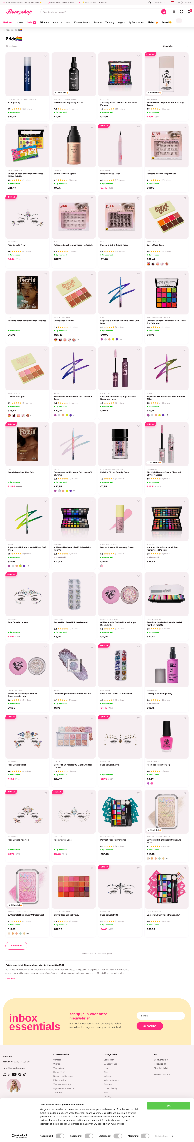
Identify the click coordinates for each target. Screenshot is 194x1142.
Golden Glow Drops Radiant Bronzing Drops (165, 103)
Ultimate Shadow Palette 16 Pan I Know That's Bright (166, 321)
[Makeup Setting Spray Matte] (74, 74)
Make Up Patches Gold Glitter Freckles (27, 320)
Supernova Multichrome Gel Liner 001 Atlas (166, 397)
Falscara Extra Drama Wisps (114, 245)
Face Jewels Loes (63, 840)
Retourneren (59, 1072)
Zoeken (163, 12)
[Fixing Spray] (27, 74)
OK (169, 1105)
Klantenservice (61, 1054)
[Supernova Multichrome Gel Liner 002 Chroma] (74, 444)
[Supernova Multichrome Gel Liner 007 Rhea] (27, 519)
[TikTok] (24, 1074)
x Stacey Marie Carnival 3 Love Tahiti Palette (118, 103)
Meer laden (16, 945)
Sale (105, 1072)
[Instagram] (4, 1074)
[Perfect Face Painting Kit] (120, 812)
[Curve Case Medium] (74, 292)
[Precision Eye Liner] (120, 145)
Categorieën (110, 1054)
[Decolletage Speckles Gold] (27, 444)
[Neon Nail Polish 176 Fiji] (167, 737)
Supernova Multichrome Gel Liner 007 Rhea (27, 548)
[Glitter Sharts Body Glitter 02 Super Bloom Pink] (120, 594)
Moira (103, 318)
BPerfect (104, 99)
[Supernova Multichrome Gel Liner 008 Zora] (74, 368)
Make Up (57, 22)
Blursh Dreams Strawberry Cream (117, 547)
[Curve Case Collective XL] (74, 887)
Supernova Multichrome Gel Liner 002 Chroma (73, 473)
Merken (8, 22)
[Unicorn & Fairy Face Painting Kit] (167, 887)
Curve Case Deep (155, 245)
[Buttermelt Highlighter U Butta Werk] (27, 887)
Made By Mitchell (155, 242)
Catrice (57, 171)
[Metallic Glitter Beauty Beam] (120, 444)
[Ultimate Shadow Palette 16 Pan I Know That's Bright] (167, 292)
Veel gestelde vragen (62, 1084)
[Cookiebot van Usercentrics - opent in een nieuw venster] (19, 1136)
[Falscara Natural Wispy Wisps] (167, 145)
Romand (57, 762)
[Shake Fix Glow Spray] (74, 145)
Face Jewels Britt (109, 915)
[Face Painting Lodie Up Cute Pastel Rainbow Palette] (167, 594)
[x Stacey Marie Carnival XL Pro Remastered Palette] (167, 519)
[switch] (89, 1136)
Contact (57, 1060)
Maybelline (105, 393)
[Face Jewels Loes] (74, 812)
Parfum (98, 22)
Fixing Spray (14, 102)
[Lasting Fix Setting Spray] (167, 665)
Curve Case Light (16, 396)
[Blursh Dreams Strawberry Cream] (120, 519)
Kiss (148, 171)
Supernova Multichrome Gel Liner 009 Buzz (119, 321)
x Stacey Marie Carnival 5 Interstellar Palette (73, 548)
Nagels (121, 22)
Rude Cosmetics (15, 171)
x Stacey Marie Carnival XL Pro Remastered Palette (162, 548)
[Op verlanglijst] (45, 56)
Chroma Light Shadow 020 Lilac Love (72, 693)
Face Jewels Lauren (18, 622)
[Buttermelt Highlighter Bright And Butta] (167, 812)
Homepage (8, 30)
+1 (170, 264)
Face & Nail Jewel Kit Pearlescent (71, 622)
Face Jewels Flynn (17, 245)
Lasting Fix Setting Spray (159, 693)
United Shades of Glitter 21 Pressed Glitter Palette (25, 174)
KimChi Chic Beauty (109, 619)
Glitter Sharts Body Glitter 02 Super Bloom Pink (118, 623)
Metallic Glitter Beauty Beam (114, 472)
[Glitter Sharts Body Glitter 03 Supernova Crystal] (27, 665)
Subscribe (149, 1025)
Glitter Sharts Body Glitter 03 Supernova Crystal (22, 694)
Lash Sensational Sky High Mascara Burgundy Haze (118, 397)
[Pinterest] (9, 1074)
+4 (120, 339)
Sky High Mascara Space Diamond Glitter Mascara (164, 473)
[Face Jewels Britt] (120, 887)
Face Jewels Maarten (18, 840)
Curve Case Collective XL (66, 915)
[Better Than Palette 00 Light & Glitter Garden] (74, 737)
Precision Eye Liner (110, 173)
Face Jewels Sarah (17, 765)
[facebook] (19, 1074)
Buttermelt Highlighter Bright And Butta (164, 841)
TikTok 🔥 (153, 22)
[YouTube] (14, 1074)
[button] (148, 264)
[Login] (174, 11)
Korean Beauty (82, 22)
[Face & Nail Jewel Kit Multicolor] (120, 665)
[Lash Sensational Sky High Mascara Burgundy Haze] (120, 368)
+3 (167, 858)
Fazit (10, 318)
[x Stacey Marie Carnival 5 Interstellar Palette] (74, 519)
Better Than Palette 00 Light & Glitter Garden (73, 766)
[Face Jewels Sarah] (27, 737)
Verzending (58, 1068)
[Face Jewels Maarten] (27, 812)
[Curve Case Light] (27, 368)
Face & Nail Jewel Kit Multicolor (116, 693)
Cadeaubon (109, 1060)
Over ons (57, 1064)
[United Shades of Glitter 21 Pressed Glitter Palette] (27, 145)
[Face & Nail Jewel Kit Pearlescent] (74, 594)
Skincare (44, 22)
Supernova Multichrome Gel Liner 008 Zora (73, 397)
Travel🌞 (167, 22)
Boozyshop (105, 171)
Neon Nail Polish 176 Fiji (159, 765)
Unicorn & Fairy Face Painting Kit (163, 915)
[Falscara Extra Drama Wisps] (120, 217)
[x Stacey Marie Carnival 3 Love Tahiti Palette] (120, 74)
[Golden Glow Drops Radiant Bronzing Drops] (167, 74)
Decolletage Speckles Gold (21, 472)
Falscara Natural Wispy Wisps (161, 173)
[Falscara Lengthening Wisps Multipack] (74, 217)
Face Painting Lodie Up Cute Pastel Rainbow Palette (164, 623)
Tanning (109, 22)
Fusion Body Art (154, 619)
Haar (68, 22)
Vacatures (58, 1092)
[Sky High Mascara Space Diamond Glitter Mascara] (167, 444)
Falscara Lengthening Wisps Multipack (73, 245)
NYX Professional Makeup (65, 99)
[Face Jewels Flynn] (27, 217)
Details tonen (162, 1136)
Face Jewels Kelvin (110, 765)
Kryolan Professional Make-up (22, 99)
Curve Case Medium (64, 320)
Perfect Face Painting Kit (113, 840)
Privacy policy (59, 1080)
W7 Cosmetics (153, 99)
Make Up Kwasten (112, 1080)
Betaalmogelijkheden (63, 1076)
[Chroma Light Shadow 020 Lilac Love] (74, 665)
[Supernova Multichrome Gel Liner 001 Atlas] (167, 368)
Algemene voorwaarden (64, 1088)
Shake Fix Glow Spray (65, 173)
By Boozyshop (136, 22)
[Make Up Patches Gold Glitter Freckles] (27, 292)
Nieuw (20, 22)
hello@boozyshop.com (14, 1068)
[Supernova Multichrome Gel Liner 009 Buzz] (120, 292)
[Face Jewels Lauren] (27, 594)
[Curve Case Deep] (167, 217)
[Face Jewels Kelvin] (120, 737)
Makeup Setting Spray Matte (68, 102)
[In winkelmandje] (43, 90)
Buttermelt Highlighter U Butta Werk (26, 915)
